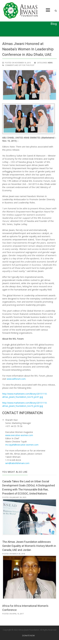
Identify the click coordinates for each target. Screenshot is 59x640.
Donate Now (28, 635)
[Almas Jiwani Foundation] (22, 11)
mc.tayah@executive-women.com (21, 444)
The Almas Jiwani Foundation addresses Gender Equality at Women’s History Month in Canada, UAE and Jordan (29, 545)
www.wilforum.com (16, 378)
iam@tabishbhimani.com (17, 463)
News (50, 62)
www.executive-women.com (19, 435)
